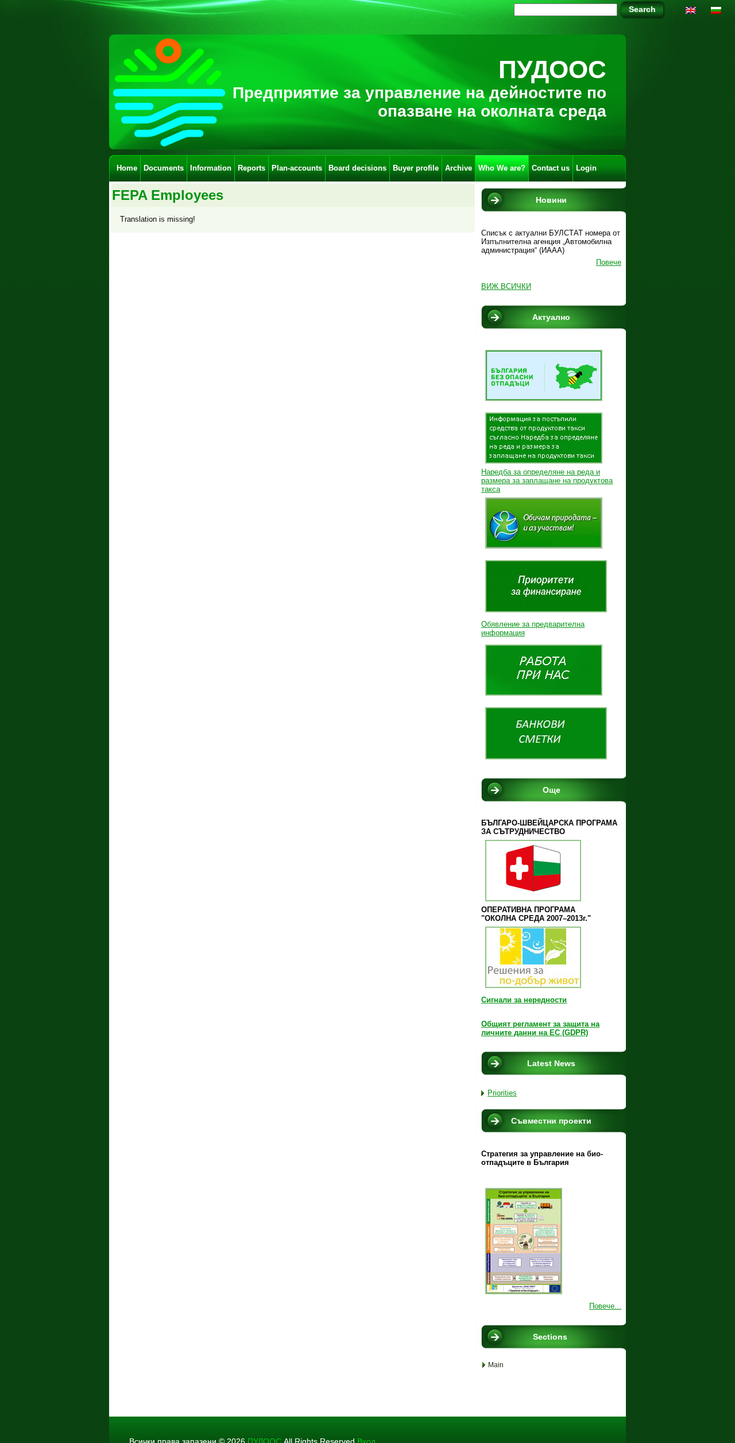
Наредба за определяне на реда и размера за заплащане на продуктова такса (547, 480)
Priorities (502, 1093)
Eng (692, 14)
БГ (718, 14)
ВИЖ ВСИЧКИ (506, 286)
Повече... (605, 1306)
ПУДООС (552, 69)
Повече (608, 262)
